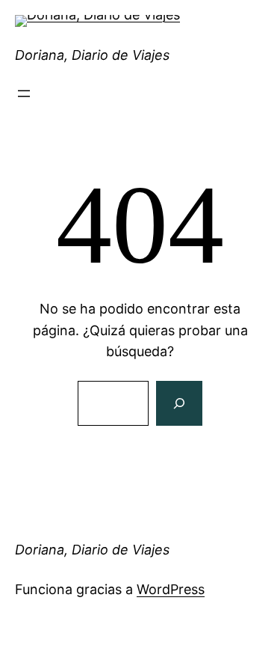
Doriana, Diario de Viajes (92, 55)
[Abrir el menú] (24, 94)
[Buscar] (179, 403)
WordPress (171, 589)
